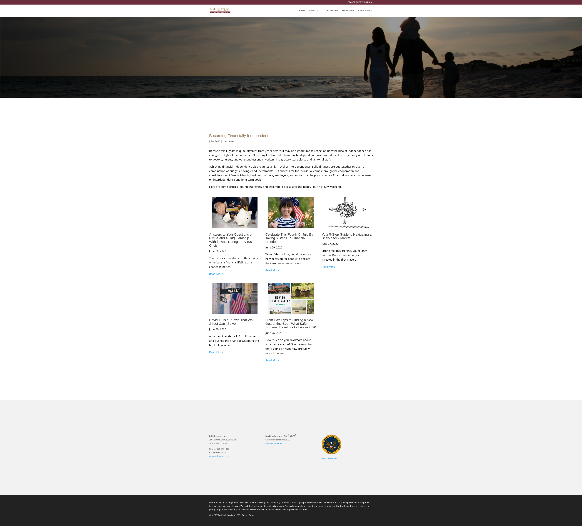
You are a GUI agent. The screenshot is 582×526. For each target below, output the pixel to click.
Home (302, 11)
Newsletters (348, 11)
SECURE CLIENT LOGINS (359, 2)
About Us (314, 11)
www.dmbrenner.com (219, 456)
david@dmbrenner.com (276, 443)
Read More (216, 274)
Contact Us (364, 11)
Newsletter (228, 141)
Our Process (332, 11)
